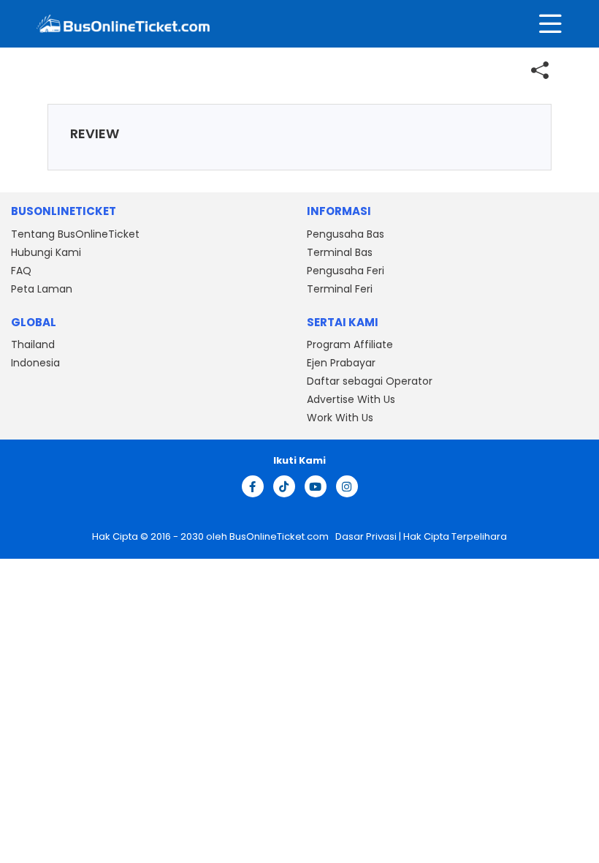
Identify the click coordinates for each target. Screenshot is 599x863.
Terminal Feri (340, 289)
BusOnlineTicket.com (280, 536)
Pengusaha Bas (345, 234)
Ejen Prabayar (341, 362)
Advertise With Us (351, 399)
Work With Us (340, 417)
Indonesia (35, 362)
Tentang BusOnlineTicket (75, 234)
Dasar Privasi (365, 536)
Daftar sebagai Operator (369, 381)
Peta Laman (41, 289)
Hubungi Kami (46, 252)
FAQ (21, 270)
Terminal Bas (340, 252)
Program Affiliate (350, 344)
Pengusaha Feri (345, 270)
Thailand (33, 344)
